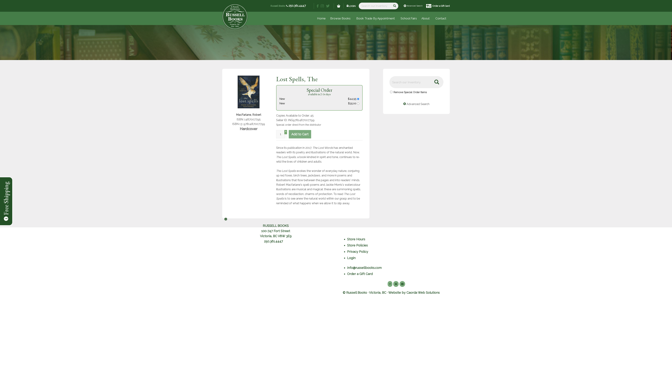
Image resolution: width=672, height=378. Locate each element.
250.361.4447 (297, 6)
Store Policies (357, 245)
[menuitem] (408, 18)
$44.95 (352, 98)
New (282, 98)
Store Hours (356, 239)
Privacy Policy (357, 251)
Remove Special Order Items (410, 92)
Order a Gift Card (441, 6)
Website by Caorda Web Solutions (414, 292)
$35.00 (352, 103)
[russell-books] (235, 16)
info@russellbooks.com (364, 268)
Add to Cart (300, 134)
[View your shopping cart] (338, 6)
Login (352, 6)
